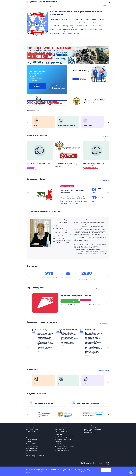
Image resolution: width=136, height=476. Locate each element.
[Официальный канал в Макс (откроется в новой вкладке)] (108, 463)
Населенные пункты (31, 448)
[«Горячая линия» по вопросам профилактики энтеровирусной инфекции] (68, 150)
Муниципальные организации (63, 439)
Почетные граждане (31, 439)
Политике (28, 472)
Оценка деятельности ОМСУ (91, 427)
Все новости (105, 136)
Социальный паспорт (31, 450)
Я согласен (106, 470)
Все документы (104, 323)
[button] (108, 122)
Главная (28, 6)
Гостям (28, 453)
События (78, 6)
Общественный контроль (90, 426)
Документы (58, 441)
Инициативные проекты (90, 432)
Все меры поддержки (102, 288)
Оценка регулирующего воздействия (65, 445)
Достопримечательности (32, 443)
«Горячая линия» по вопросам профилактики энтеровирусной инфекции (66, 165)
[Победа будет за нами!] (68, 55)
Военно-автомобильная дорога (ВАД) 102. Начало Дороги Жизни (37, 456)
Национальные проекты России (75, 296)
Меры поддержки (64, 6)
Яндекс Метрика (55, 469)
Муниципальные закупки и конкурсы (64, 446)
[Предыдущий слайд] (70, 79)
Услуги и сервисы (31, 433)
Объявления (30, 167)
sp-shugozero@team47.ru (60, 464)
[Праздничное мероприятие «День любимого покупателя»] (40, 150)
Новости (72, 6)
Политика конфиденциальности (85, 463)
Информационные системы (62, 448)
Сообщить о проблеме (37, 85)
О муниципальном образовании (40, 6)
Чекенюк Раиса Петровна (61, 220)
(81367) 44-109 (29, 464)
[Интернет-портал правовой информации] (68, 414)
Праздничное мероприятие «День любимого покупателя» (38, 164)
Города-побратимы (31, 445)
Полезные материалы (32, 431)
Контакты (85, 6)
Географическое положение (33, 452)
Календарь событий (31, 427)
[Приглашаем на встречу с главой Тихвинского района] (96, 150)
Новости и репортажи (32, 429)
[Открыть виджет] (131, 471)
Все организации (104, 370)
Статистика (58, 443)
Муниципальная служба (61, 437)
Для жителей (29, 426)
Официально (58, 434)
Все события (105, 180)
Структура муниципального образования (65, 436)
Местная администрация (91, 167)
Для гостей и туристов (32, 446)
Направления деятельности (62, 427)
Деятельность (54, 6)
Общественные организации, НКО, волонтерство (93, 430)
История (28, 441)
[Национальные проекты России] (45, 302)
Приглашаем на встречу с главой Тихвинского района (94, 164)
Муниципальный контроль (62, 450)
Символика (29, 437)
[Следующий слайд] (109, 79)
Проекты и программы (61, 431)
